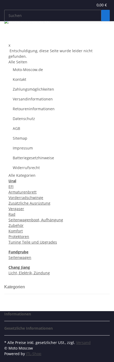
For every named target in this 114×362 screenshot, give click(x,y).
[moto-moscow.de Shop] (27, 22)
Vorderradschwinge (25, 197)
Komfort (15, 230)
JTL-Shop (33, 353)
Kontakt (19, 79)
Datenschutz (24, 118)
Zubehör (16, 225)
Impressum (23, 148)
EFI (11, 186)
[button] (83, 5)
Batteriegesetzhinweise (33, 157)
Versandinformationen (33, 98)
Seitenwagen (19, 257)
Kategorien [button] (15, 287)
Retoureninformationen (34, 108)
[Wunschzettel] (89, 5)
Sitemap (20, 138)
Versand (83, 342)
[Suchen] (105, 15)
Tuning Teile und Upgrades (32, 242)
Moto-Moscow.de (28, 69)
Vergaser (16, 208)
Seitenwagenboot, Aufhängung (35, 219)
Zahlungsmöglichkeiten (33, 89)
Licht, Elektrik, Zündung (29, 272)
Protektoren (18, 236)
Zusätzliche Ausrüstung (29, 203)
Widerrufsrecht (26, 167)
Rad (11, 214)
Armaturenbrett (22, 192)
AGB (16, 128)
